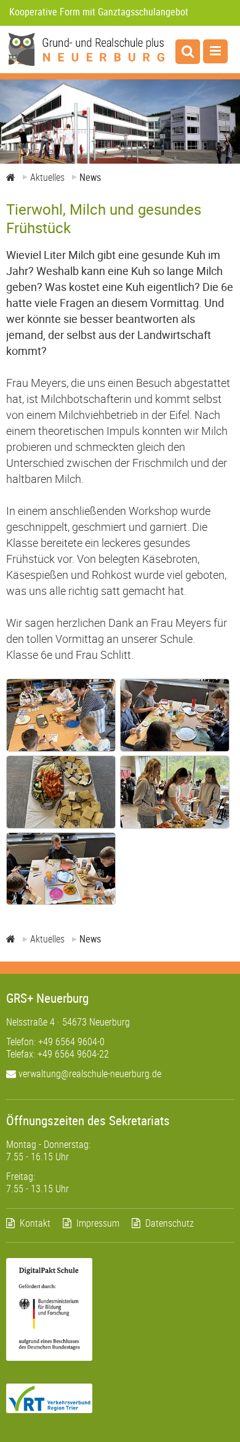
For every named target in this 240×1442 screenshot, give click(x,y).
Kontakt (35, 1223)
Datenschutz (169, 1223)
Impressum (97, 1223)
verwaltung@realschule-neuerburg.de (88, 1073)
